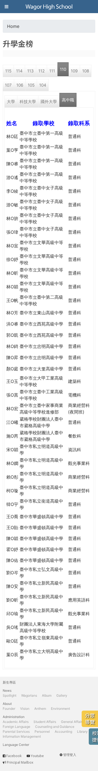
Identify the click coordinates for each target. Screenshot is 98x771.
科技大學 (28, 101)
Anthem (40, 708)
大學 (11, 101)
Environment (60, 708)
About (7, 704)
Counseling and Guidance (54, 727)
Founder (9, 708)
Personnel (42, 731)
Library (82, 731)
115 (8, 71)
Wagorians (29, 695)
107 (8, 85)
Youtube (37, 756)
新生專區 (9, 682)
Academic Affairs (16, 722)
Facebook (14, 756)
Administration (13, 717)
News (7, 690)
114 (19, 71)
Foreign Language (16, 727)
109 (74, 71)
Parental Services (16, 731)
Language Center (16, 745)
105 (31, 85)
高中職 (68, 99)
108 (85, 71)
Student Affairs (44, 722)
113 (30, 71)
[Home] (49, 6)
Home (13, 26)
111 (52, 71)
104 (42, 85)
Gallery (61, 695)
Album (46, 695)
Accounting (63, 731)
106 (19, 85)
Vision (24, 708)
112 (41, 71)
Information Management (22, 736)
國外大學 (49, 101)
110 (63, 69)
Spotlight (9, 695)
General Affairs (72, 722)
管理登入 (69, 755)
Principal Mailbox (20, 762)
